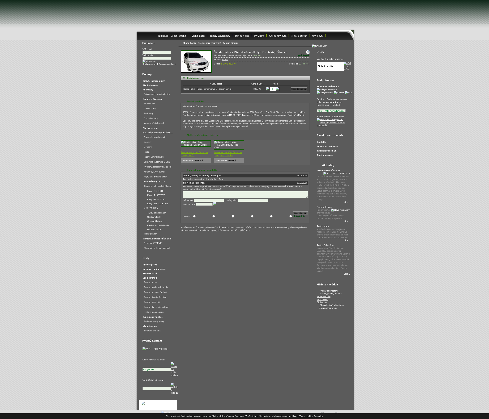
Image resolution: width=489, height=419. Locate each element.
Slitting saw (322, 302)
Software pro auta (152, 331)
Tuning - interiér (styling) (155, 297)
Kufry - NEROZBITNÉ (157, 203)
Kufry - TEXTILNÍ (155, 191)
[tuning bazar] (319, 46)
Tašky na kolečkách (156, 213)
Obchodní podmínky (327, 146)
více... (347, 202)
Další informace (325, 155)
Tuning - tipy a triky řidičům (156, 307)
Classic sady (150, 108)
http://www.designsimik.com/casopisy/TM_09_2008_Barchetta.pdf (224, 115)
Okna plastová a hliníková (332, 305)
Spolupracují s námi (327, 151)
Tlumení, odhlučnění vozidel (157, 239)
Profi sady (148, 113)
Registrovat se (149, 64)
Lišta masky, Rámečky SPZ (157, 162)
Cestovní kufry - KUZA (154, 181)
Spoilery (147, 142)
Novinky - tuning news (154, 269)
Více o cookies (306, 416)
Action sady (149, 103)
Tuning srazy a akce (153, 317)
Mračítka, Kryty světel (154, 172)
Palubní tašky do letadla (158, 225)
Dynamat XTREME (153, 243)
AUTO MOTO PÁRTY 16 (328, 170)
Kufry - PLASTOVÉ (156, 195)
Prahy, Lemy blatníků (154, 157)
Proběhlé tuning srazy (154, 321)
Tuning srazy (323, 226)
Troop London (150, 234)
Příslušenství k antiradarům (157, 94)
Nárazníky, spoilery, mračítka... (158, 132)
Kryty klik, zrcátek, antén (155, 177)
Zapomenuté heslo (167, 64)
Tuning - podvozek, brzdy (156, 287)
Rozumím (318, 416)
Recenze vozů (150, 273)
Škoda (225, 59)
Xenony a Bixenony (152, 99)
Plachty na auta (150, 128)
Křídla (146, 152)
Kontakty (321, 142)
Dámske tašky (154, 229)
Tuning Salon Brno (325, 245)
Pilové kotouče (323, 296)
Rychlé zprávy (150, 264)
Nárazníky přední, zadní (155, 137)
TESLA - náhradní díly (154, 81)
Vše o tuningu (150, 278)
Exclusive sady (151, 118)
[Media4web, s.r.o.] (158, 405)
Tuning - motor (151, 282)
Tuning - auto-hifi (151, 302)
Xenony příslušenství (154, 123)
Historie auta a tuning (154, 312)
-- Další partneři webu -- (328, 308)
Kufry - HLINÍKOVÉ (156, 199)
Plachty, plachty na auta (331, 293)
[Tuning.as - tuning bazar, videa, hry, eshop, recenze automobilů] (333, 125)
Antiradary (148, 90)
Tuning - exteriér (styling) (155, 292)
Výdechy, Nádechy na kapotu (157, 167)
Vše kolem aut (150, 326)
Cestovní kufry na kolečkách (157, 186)
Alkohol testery (150, 85)
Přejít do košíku (326, 66)
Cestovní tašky (151, 208)
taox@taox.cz (161, 349)
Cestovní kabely (154, 221)
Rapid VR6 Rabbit (296, 115)
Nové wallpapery (324, 207)
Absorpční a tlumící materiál (157, 248)
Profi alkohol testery (329, 291)
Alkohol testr (322, 299)
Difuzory (148, 147)
